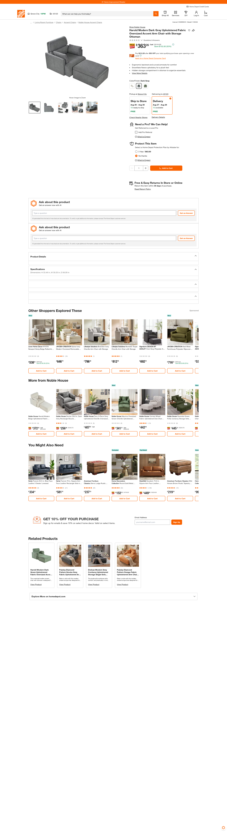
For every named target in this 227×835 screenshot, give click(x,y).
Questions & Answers (152, 40)
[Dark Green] (145, 86)
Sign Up (176, 522)
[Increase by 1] (145, 168)
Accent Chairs (70, 22)
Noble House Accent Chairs (90, 22)
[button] (113, 256)
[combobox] (107, 13)
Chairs (58, 22)
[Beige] (132, 86)
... (31, 23)
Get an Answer (186, 213)
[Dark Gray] (139, 86)
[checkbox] (136, 132)
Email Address (141, 517)
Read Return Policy (143, 189)
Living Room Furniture (44, 22)
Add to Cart (167, 168)
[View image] (34, 107)
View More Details (139, 73)
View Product (36, 584)
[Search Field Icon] (156, 13)
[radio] (136, 151)
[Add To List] (189, 30)
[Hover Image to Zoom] (77, 61)
